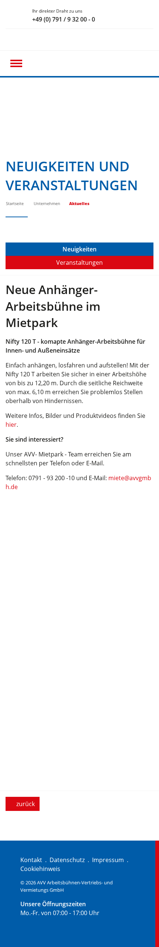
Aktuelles (79, 203)
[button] (16, 63)
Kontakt (31, 860)
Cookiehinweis (40, 869)
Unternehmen (47, 203)
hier (11, 424)
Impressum (108, 860)
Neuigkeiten (79, 249)
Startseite (15, 203)
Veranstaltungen (79, 262)
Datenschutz (67, 860)
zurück (25, 804)
